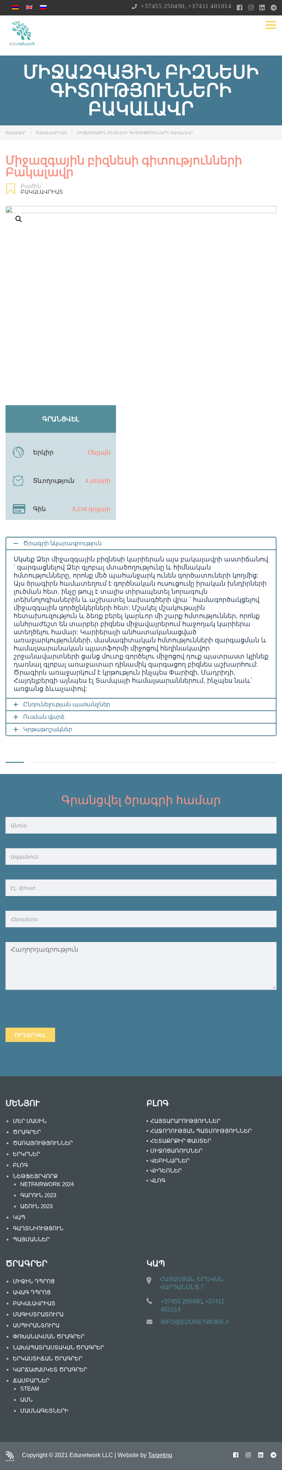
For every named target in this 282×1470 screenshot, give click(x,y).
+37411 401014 (210, 6)
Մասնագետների (44, 1410)
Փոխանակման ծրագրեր (48, 1336)
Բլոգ (20, 1165)
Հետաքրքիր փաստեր (180, 1141)
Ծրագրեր (27, 1132)
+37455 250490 (163, 6)
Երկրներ (26, 1154)
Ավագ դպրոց (32, 1292)
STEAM (29, 1388)
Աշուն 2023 (36, 1206)
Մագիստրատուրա (38, 1314)
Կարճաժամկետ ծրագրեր (50, 1369)
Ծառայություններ (43, 1143)
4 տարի (98, 480)
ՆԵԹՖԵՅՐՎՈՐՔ (35, 1176)
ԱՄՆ (26, 1399)
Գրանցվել (60, 419)
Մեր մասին (30, 1121)
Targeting (160, 1455)
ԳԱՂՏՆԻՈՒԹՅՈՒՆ (38, 1228)
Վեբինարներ (169, 1160)
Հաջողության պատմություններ (201, 1131)
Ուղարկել (30, 1035)
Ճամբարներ (31, 1380)
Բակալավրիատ (51, 133)
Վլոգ (157, 1180)
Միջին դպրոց (34, 1281)
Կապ (19, 1217)
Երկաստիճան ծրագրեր (47, 1358)
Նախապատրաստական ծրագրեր (58, 1347)
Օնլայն (99, 452)
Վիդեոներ (166, 1170)
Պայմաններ (31, 1239)
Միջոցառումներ (176, 1151)
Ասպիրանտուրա (36, 1325)
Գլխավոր (16, 133)
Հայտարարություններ (185, 1121)
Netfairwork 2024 (47, 1184)
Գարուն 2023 (38, 1195)
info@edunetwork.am (197, 1322)
